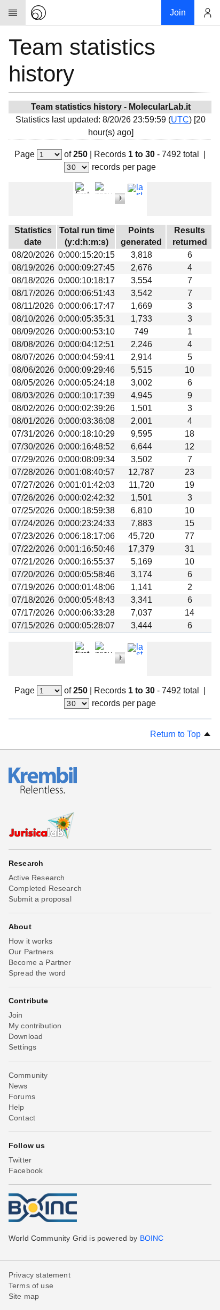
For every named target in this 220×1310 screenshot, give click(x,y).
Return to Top (176, 734)
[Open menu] (13, 13)
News (18, 1086)
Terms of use (31, 1285)
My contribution (35, 1025)
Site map (24, 1296)
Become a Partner (40, 962)
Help (17, 1107)
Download (26, 1036)
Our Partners (31, 951)
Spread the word (37, 973)
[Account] (207, 13)
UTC (180, 119)
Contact (22, 1118)
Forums (22, 1096)
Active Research (37, 877)
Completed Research (45, 888)
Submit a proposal (40, 899)
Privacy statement (39, 1275)
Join (16, 1015)
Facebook (26, 1170)
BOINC (152, 1238)
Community (28, 1075)
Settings (22, 1047)
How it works (30, 941)
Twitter (20, 1160)
